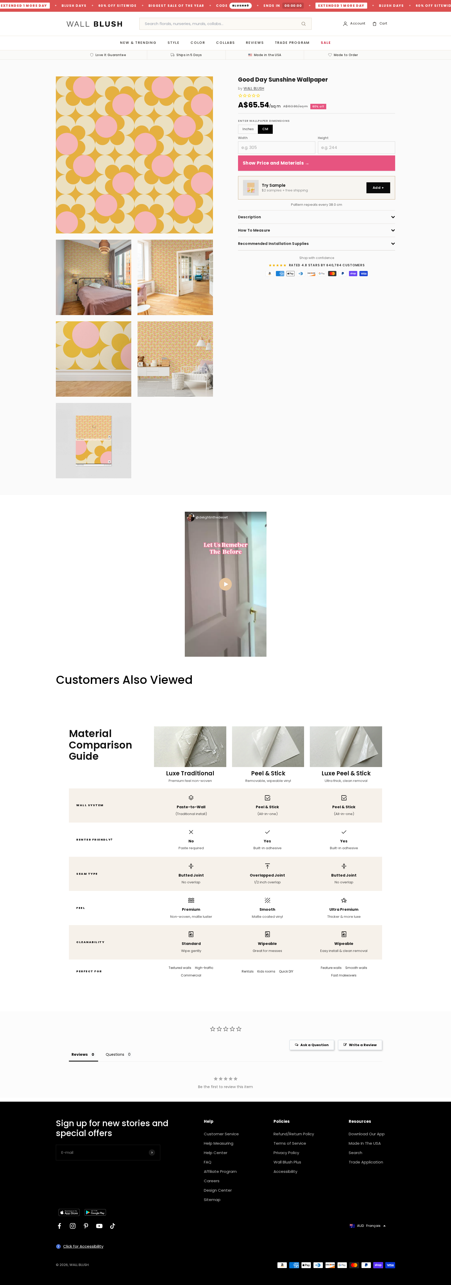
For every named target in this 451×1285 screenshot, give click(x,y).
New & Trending (138, 42)
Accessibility (285, 1171)
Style (174, 42)
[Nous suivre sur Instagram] (72, 1225)
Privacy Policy (286, 1152)
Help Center (215, 1152)
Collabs (225, 42)
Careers (211, 1181)
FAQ (207, 1162)
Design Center (218, 1190)
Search (355, 1152)
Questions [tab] (115, 1054)
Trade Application (366, 1162)
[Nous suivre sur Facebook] (59, 1225)
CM (265, 128)
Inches (248, 128)
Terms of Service (290, 1143)
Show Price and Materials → (276, 163)
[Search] (303, 23)
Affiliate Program (220, 1171)
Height (323, 138)
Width (243, 138)
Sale (326, 42)
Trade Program (292, 42)
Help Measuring (218, 1143)
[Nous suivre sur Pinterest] (86, 1225)
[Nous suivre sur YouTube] (99, 1225)
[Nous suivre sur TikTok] (112, 1225)
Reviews (255, 42)
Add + (378, 187)
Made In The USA (365, 1143)
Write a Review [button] (363, 1044)
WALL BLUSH (254, 88)
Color (198, 42)
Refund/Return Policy (294, 1134)
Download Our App (367, 1134)
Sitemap (212, 1199)
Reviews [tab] (80, 1054)
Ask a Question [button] (314, 1044)
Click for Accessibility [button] (83, 1246)
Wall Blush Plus (287, 1162)
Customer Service (221, 1134)
